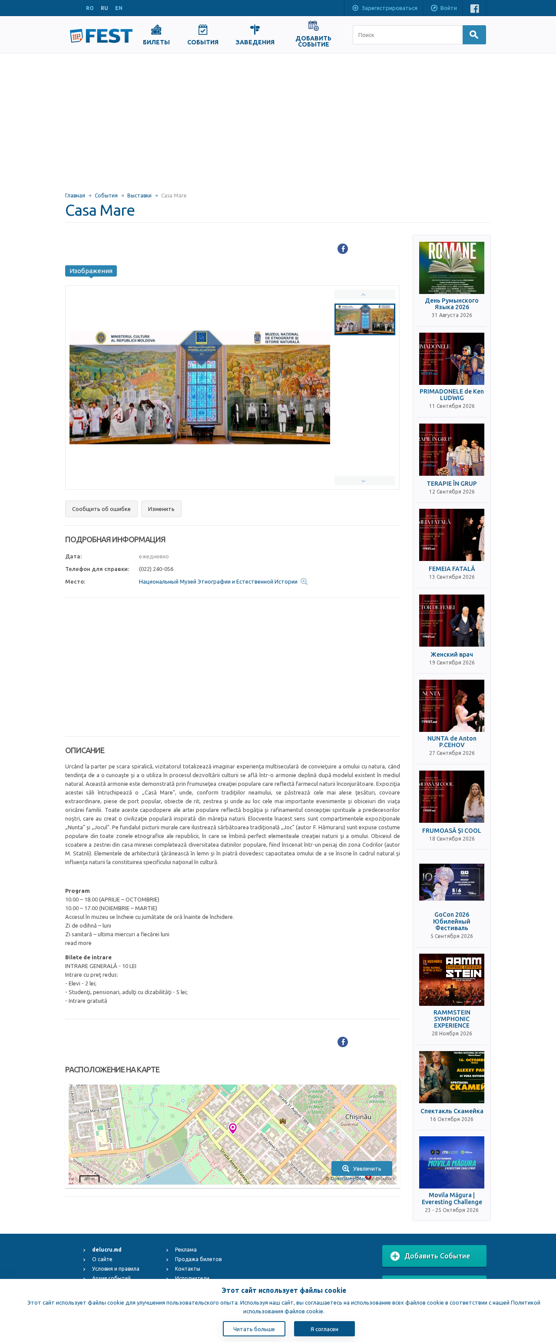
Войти (448, 8)
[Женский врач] (451, 620)
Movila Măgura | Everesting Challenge (452, 1198)
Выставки (139, 195)
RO (90, 8)
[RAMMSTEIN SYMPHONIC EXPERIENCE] (451, 980)
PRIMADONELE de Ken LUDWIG (452, 394)
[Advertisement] (278, 119)
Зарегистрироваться (389, 8)
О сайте (102, 1259)
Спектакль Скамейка (451, 1111)
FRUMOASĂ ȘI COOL (451, 831)
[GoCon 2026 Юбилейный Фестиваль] (451, 882)
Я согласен (324, 1329)
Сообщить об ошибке (101, 509)
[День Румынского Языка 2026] (451, 268)
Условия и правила (115, 1269)
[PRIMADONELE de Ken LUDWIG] (451, 359)
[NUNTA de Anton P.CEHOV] (451, 706)
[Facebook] (343, 249)
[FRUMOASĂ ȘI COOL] (451, 797)
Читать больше (254, 1329)
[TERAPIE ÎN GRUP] (451, 450)
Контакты (187, 1269)
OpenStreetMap (349, 1178)
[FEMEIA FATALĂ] (451, 535)
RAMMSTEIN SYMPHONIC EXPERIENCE (452, 1019)
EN (118, 8)
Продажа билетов (198, 1259)
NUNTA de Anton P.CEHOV (452, 741)
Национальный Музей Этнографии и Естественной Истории (218, 581)
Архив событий (111, 1278)
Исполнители (192, 1278)
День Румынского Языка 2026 (452, 303)
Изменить (161, 509)
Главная (75, 195)
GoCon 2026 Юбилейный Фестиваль (451, 921)
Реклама (186, 1249)
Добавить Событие (437, 1256)
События (106, 195)
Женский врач (451, 654)
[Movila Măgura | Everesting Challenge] (451, 1162)
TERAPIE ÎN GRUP (452, 484)
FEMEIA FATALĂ (452, 569)
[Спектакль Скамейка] (451, 1077)
